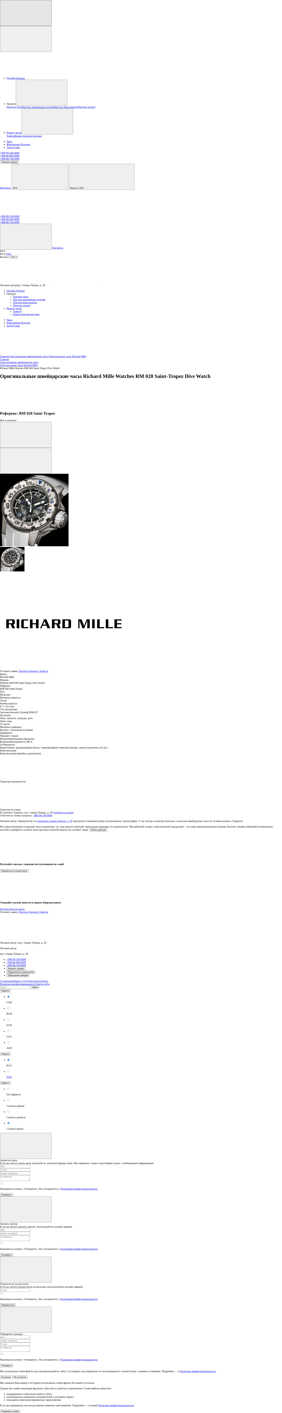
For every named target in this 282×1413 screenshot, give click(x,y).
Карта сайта (43, 984)
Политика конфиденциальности (18, 984)
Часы (9, 141)
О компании (7, 981)
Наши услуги (21, 981)
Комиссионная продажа (28, 136)
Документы (35, 981)
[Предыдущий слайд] (26, 435)
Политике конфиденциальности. (198, 1371)
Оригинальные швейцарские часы (28, 356)
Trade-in (11, 136)
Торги (44, 981)
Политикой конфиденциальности (79, 1188)
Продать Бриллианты (66, 107)
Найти (35, 987)
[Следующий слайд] (26, 461)
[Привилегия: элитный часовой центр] (24, 213)
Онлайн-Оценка (16, 78)
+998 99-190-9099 (9, 153)
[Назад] (24, 406)
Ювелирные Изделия (18, 144)
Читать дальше (98, 830)
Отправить (6, 1195)
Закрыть (5, 991)
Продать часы (14, 107)
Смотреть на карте (63, 812)
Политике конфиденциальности (116, 1405)
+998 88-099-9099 (9, 155)
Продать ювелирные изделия (38, 107)
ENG (8, 254)
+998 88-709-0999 (9, 158)
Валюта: (77, 188)
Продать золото (86, 107)
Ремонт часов (14, 132)
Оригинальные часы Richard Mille (67, 356)
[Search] (26, 237)
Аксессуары (13, 147)
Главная (4, 356)
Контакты (5, 188)
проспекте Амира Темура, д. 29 (54, 821)
